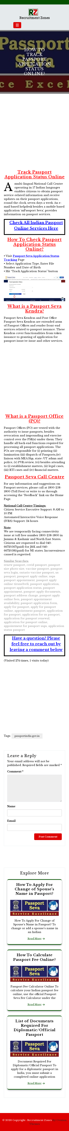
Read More (35, 938)
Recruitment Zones (34, 18)
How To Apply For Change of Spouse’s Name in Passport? (34, 889)
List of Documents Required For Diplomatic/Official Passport (35, 1028)
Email (11, 820)
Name (11, 806)
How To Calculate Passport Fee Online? (34, 957)
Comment (15, 771)
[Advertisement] (34, 135)
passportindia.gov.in (27, 735)
